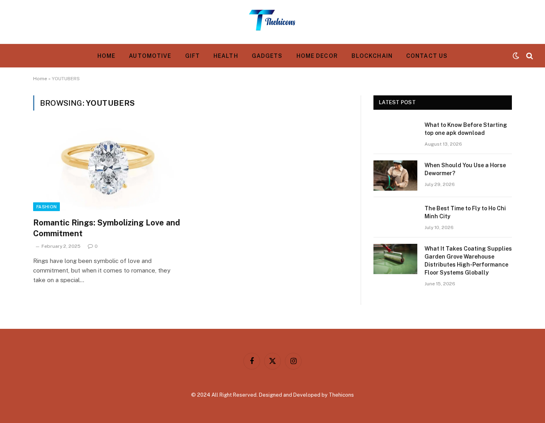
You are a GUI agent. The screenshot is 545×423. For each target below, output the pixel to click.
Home (40, 78)
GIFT (192, 56)
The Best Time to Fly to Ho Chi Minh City (465, 212)
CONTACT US (427, 56)
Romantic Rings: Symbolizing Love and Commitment (106, 228)
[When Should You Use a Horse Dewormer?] (395, 175)
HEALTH (225, 56)
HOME (106, 56)
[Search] (529, 56)
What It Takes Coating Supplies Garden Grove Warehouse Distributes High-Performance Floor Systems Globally (468, 260)
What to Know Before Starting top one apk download (466, 129)
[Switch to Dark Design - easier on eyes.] (516, 55)
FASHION (46, 206)
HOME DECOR (317, 56)
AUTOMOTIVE (150, 56)
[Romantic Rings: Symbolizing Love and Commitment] (108, 169)
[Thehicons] (272, 22)
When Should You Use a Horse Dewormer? (465, 169)
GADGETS (267, 56)
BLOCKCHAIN (372, 56)
